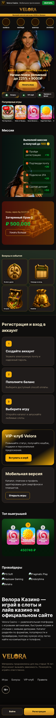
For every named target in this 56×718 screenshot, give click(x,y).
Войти (12, 711)
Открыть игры (17, 495)
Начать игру (28, 85)
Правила (42, 679)
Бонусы (13, 95)
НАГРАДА (20, 27)
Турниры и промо (47, 95)
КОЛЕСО (6, 27)
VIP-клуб (31, 95)
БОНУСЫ (35, 27)
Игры (5, 679)
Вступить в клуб (18, 457)
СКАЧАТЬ (48, 3)
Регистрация (39, 711)
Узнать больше (17, 232)
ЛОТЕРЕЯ (50, 27)
